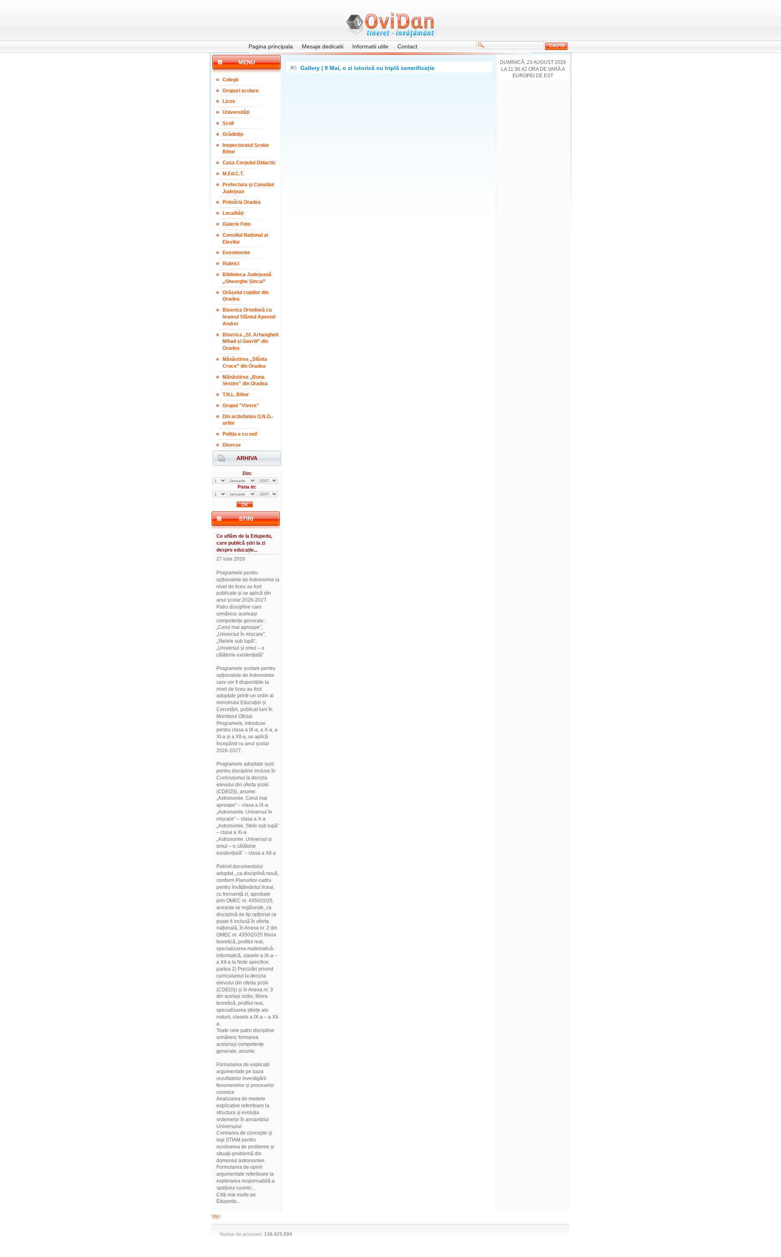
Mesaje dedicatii (322, 46)
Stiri (216, 1217)
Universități (236, 112)
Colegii (230, 80)
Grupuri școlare (241, 91)
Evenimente (236, 252)
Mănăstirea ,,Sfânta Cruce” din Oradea (245, 362)
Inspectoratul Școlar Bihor (246, 148)
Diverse (232, 445)
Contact (407, 46)
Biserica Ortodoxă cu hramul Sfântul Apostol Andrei (249, 317)
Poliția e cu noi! (240, 434)
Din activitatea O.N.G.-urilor (248, 420)
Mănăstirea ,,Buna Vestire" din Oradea (245, 380)
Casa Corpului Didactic (249, 163)
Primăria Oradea (242, 202)
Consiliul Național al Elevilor (245, 238)
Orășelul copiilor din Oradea (245, 296)
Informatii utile (370, 46)
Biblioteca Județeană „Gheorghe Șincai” (247, 278)
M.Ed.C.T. (233, 174)
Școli (228, 123)
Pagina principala (271, 46)
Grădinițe (233, 134)
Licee (229, 101)
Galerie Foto (237, 224)
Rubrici (231, 263)
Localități (233, 213)
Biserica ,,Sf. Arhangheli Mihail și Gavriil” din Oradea (250, 341)
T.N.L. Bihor (236, 394)
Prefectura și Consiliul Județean (248, 188)
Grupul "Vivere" (241, 405)
